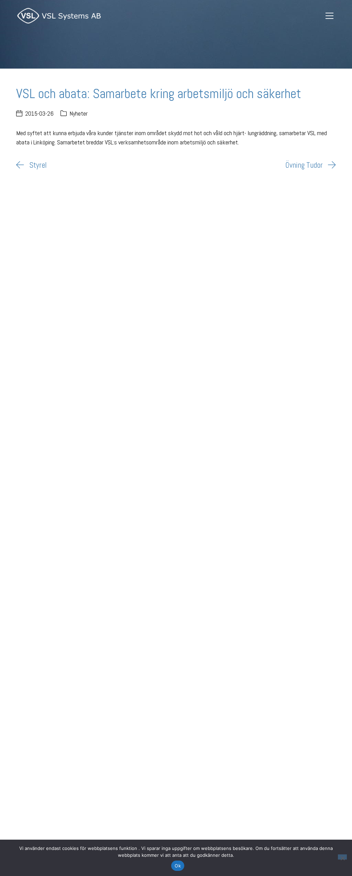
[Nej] (342, 857)
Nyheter (78, 113)
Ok (178, 865)
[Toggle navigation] (329, 16)
